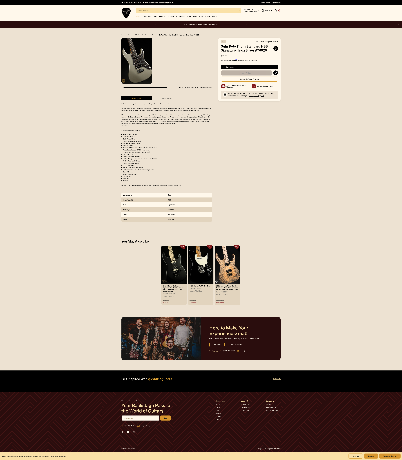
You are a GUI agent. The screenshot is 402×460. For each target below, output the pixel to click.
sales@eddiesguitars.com (250, 351)
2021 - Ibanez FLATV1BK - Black (200, 286)
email (257, 96)
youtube (128, 432)
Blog (217, 410)
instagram (133, 432)
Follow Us (277, 379)
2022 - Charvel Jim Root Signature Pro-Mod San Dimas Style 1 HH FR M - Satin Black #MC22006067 (173, 288)
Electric (139, 16)
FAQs (218, 407)
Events (214, 16)
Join (165, 418)
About (268, 3)
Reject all (371, 456)
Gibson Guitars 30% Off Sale (201, 24)
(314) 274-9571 (229, 351)
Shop (211, 24)
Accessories (180, 16)
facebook (122, 432)
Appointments (276, 3)
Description (136, 98)
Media (263, 3)
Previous (156, 24)
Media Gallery (167, 98)
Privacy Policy (245, 407)
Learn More (208, 87)
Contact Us (245, 410)
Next (246, 24)
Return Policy (245, 404)
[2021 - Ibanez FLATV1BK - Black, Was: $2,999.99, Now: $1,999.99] (200, 265)
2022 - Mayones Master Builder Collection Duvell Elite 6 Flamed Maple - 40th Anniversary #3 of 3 (227, 287)
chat (262, 96)
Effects (171, 16)
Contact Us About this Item (249, 79)
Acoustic (147, 16)
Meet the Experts (236, 344)
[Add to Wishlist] (275, 72)
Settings (356, 456)
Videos (218, 413)
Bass (155, 16)
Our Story (217, 344)
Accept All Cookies (390, 456)
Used (189, 16)
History (268, 404)
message (252, 96)
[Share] (275, 48)
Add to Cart (246, 72)
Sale (195, 16)
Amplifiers (162, 16)
